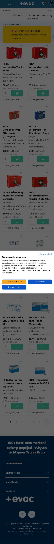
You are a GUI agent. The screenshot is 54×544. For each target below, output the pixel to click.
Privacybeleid (45, 254)
